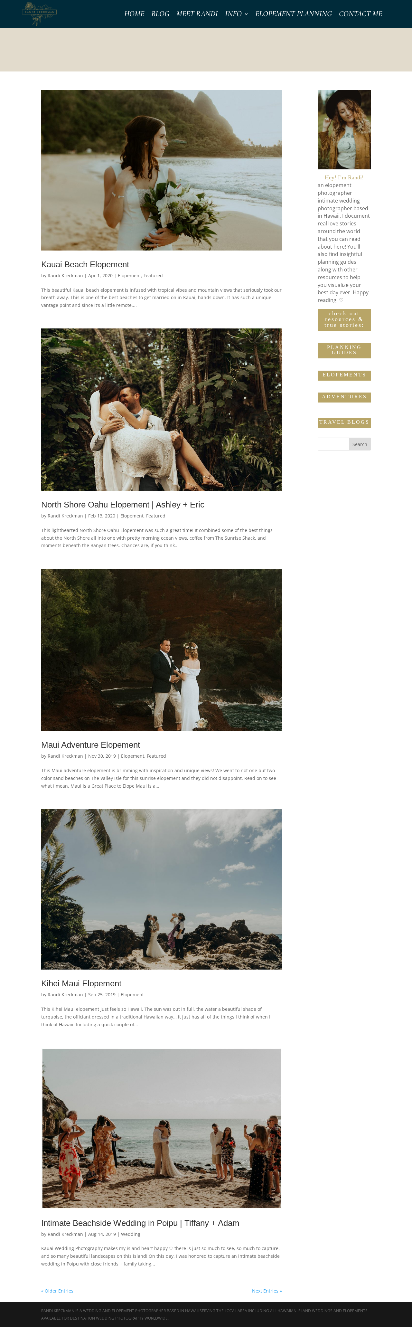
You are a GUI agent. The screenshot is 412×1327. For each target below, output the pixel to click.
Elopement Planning (293, 15)
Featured (153, 275)
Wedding (130, 1234)
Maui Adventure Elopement (90, 745)
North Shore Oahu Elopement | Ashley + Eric (122, 504)
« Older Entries (57, 1291)
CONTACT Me (360, 15)
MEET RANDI (197, 15)
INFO (233, 15)
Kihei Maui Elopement (81, 983)
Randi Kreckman (65, 275)
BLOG (160, 15)
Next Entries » (267, 1291)
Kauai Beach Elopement (85, 264)
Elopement (129, 275)
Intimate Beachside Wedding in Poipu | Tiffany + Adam (140, 1223)
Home (134, 15)
